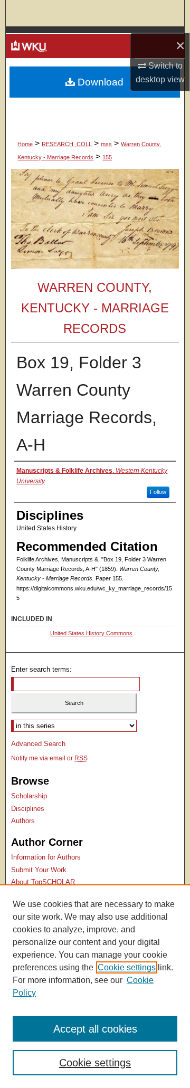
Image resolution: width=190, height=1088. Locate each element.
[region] (95, 986)
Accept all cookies (95, 1029)
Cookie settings (127, 967)
